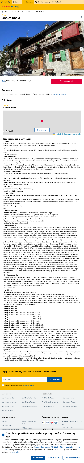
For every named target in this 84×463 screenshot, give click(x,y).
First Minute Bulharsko (70, 406)
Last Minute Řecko (8, 398)
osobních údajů (28, 385)
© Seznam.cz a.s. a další (71, 134)
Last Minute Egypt (8, 406)
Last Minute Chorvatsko (9, 402)
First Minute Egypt (48, 406)
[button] (42, 121)
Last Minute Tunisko (29, 402)
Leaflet (58, 134)
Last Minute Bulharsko (29, 406)
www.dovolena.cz (60, 94)
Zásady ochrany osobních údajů (46, 447)
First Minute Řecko (48, 398)
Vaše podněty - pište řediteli (29, 422)
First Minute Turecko (69, 402)
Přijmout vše (38, 458)
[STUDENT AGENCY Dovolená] (9, 6)
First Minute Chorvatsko (50, 402)
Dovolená (29, 2)
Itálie (3, 81)
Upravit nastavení (72, 458)
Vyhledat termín (66, 81)
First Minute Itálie (68, 398)
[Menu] (81, 7)
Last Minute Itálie (7, 410)
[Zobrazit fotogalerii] (42, 48)
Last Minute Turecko (29, 398)
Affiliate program (27, 428)
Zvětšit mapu (42, 130)
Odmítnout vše (54, 458)
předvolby (15, 452)
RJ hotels (58, 2)
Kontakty (4, 421)
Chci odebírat (54, 379)
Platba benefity (7, 425)
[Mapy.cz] (8, 130)
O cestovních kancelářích (10, 429)
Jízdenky (7, 2)
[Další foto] (81, 48)
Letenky (18, 2)
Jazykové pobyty (44, 2)
